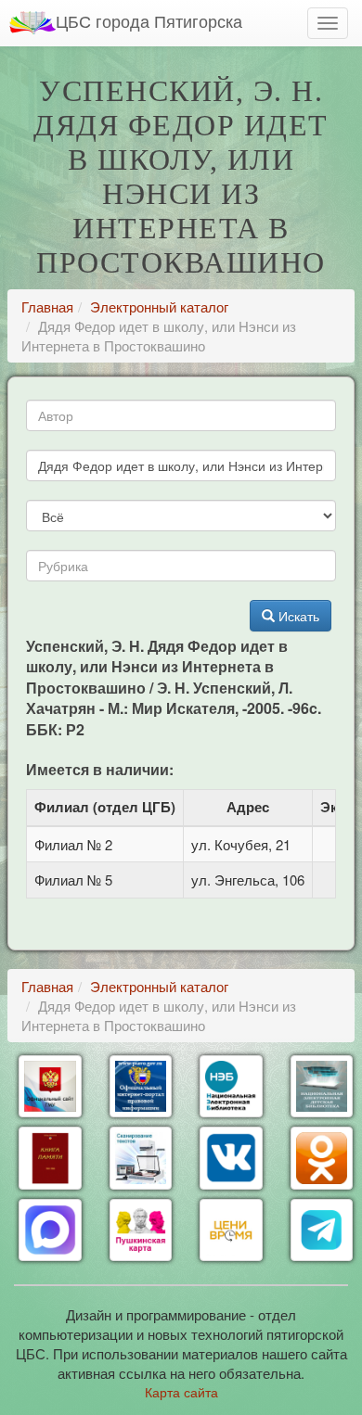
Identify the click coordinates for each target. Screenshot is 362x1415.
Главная (47, 306)
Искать (297, 615)
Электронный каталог (159, 306)
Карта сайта (181, 1392)
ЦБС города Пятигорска (149, 20)
